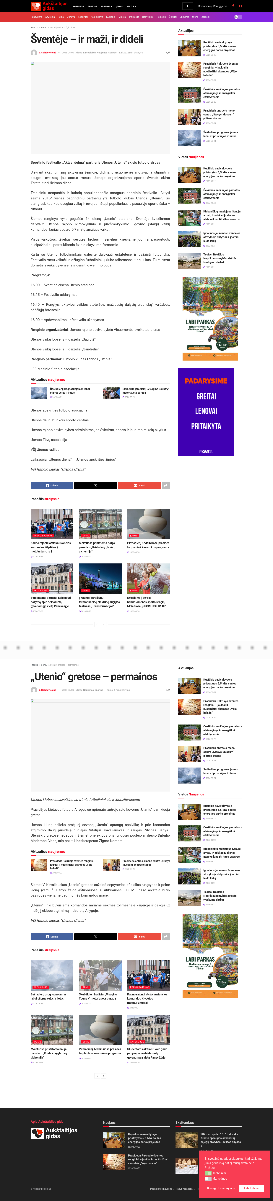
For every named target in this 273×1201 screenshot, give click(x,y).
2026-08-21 (57, 397)
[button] (208, 1173)
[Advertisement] (136, 649)
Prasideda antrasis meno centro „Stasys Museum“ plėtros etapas (219, 114)
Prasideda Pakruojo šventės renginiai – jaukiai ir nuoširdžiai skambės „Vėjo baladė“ (73, 865)
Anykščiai (50, 16)
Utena (195, 16)
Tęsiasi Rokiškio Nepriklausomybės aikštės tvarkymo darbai (220, 258)
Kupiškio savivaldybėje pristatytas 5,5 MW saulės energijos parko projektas (219, 46)
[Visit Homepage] (49, 6)
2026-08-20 (134, 552)
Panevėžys (36, 16)
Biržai (61, 16)
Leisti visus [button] (251, 1188)
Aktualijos (41, 590)
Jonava (71, 16)
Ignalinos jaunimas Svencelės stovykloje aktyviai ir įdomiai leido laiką (221, 237)
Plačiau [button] (210, 1167)
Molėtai (122, 16)
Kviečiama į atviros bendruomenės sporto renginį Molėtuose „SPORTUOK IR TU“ (146, 602)
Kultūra (131, 6)
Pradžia (34, 27)
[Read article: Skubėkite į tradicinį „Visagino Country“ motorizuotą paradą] (111, 393)
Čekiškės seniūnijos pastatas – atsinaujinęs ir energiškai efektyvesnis (222, 93)
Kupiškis (110, 16)
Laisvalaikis (89, 52)
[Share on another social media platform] (166, 485)
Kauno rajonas (43, 536)
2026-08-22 (210, 181)
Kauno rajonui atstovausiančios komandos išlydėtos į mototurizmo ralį (51, 547)
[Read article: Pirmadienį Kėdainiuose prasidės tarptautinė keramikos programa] (148, 524)
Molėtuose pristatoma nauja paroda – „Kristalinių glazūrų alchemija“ (97, 547)
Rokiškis (161, 16)
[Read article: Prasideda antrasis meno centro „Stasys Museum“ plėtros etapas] (189, 117)
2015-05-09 (68, 52)
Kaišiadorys (97, 16)
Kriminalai (106, 6)
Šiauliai (173, 16)
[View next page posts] (103, 624)
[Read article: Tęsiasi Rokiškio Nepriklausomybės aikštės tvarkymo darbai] (189, 261)
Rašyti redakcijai (184, 1188)
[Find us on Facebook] (233, 6)
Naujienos (78, 6)
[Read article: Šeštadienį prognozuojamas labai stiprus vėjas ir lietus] (39, 393)
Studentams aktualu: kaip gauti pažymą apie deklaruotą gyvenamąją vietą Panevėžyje (51, 602)
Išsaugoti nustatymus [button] (221, 1188)
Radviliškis (148, 16)
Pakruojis (134, 16)
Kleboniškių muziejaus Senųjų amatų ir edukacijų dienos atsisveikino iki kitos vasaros (221, 215)
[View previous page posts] (97, 624)
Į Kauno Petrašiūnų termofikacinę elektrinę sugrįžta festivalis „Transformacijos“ (99, 602)
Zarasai (205, 16)
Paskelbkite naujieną (161, 1188)
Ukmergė (184, 16)
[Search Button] (240, 6)
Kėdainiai (83, 16)
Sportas (92, 6)
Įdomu (119, 6)
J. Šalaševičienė (47, 52)
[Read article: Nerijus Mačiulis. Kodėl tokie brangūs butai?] (187, 1166)
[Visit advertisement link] (210, 319)
